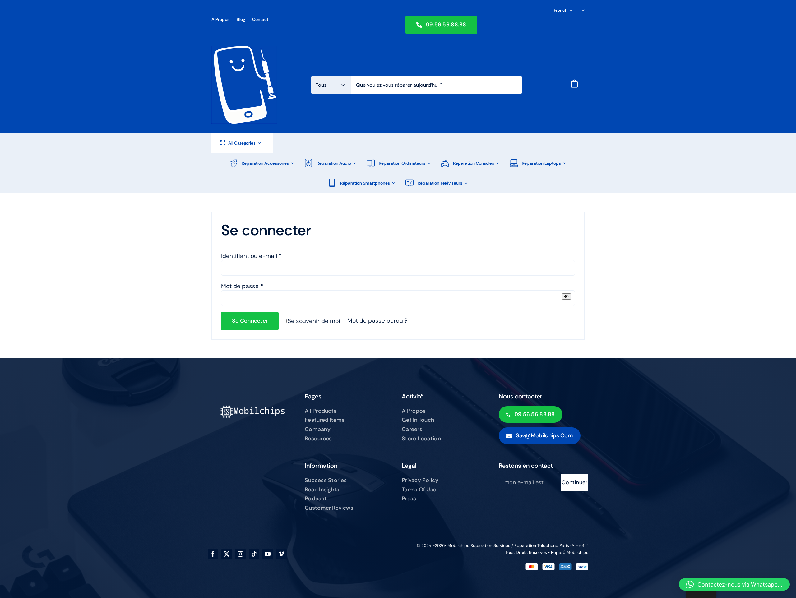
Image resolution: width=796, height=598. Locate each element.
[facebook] (213, 554)
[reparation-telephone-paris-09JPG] (244, 49)
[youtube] (267, 554)
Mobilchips (577, 552)
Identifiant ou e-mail (251, 256)
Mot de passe (242, 286)
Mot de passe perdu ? (377, 320)
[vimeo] (281, 554)
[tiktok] (254, 554)
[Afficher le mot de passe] (566, 296)
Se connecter (250, 320)
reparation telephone (536, 545)
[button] (734, 584)
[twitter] (226, 554)
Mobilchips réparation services (478, 545)
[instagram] (240, 554)
